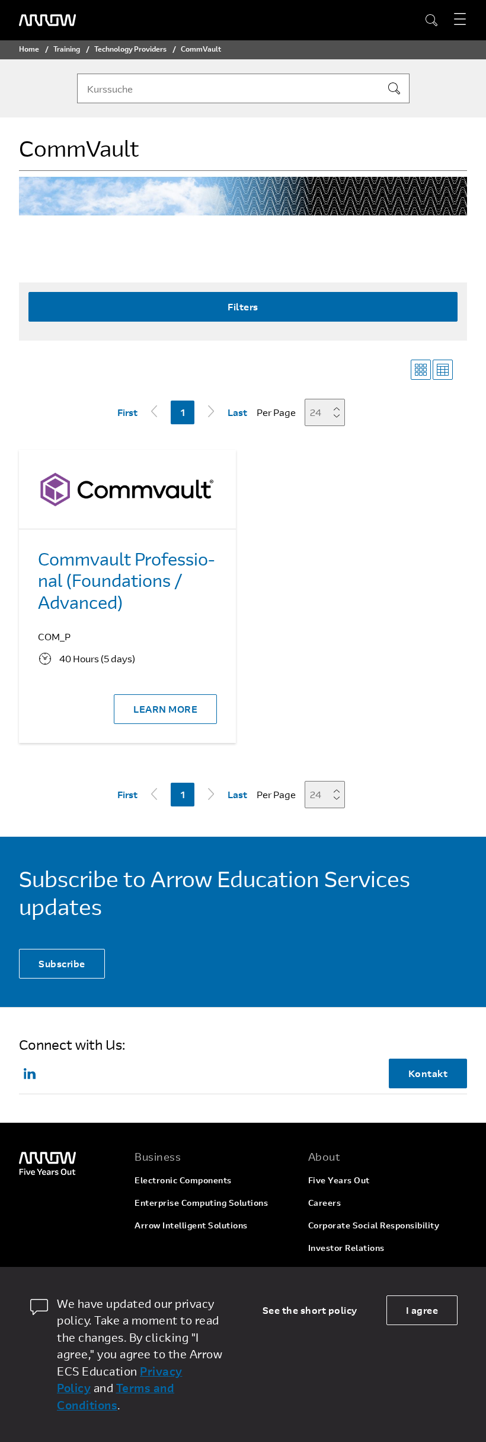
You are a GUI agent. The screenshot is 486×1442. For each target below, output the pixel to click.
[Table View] (443, 370)
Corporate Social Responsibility (374, 1225)
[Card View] (421, 370)
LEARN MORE (165, 709)
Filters (243, 306)
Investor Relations (346, 1247)
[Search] (394, 88)
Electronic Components (183, 1180)
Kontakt (428, 1073)
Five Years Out (339, 1180)
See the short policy (310, 1310)
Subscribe (62, 963)
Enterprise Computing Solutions (201, 1202)
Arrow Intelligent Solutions (191, 1225)
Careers (324, 1202)
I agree (422, 1310)
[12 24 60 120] (328, 412)
